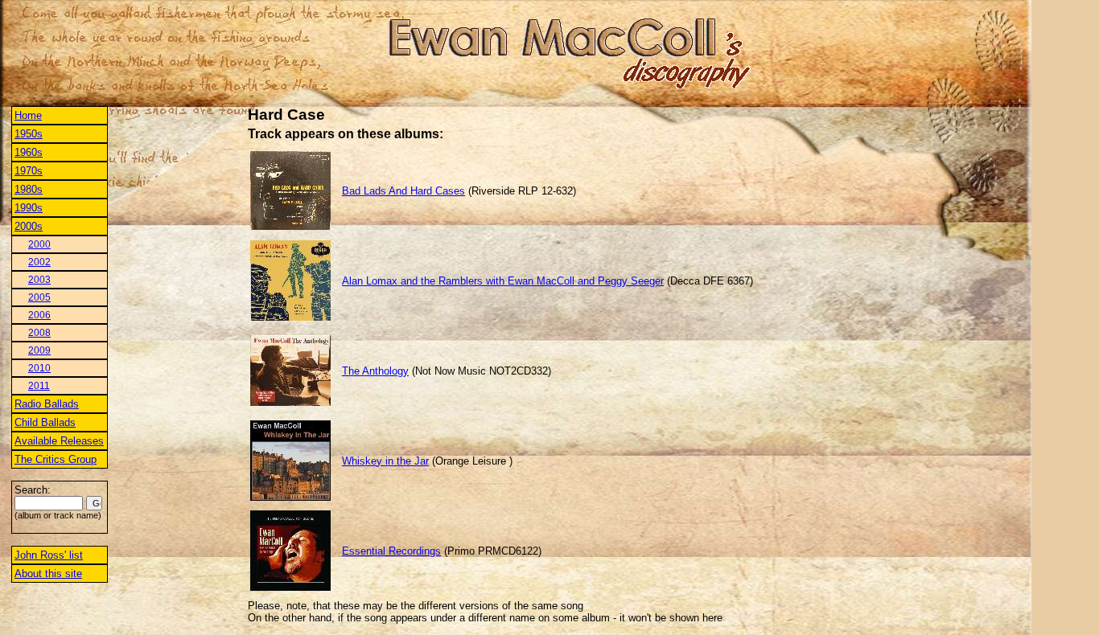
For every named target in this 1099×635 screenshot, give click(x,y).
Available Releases (59, 441)
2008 (39, 332)
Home (28, 115)
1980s (28, 189)
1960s (28, 152)
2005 (39, 297)
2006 (39, 315)
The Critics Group (55, 459)
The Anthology (375, 371)
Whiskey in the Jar (385, 461)
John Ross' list (48, 555)
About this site (48, 573)
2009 (39, 350)
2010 (39, 368)
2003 (39, 279)
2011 (39, 385)
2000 (39, 244)
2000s (28, 226)
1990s (28, 208)
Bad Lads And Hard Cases (403, 191)
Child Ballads (45, 422)
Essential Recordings (391, 551)
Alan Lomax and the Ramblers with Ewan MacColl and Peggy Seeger (503, 281)
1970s (28, 171)
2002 (39, 262)
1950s (28, 134)
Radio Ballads (46, 404)
